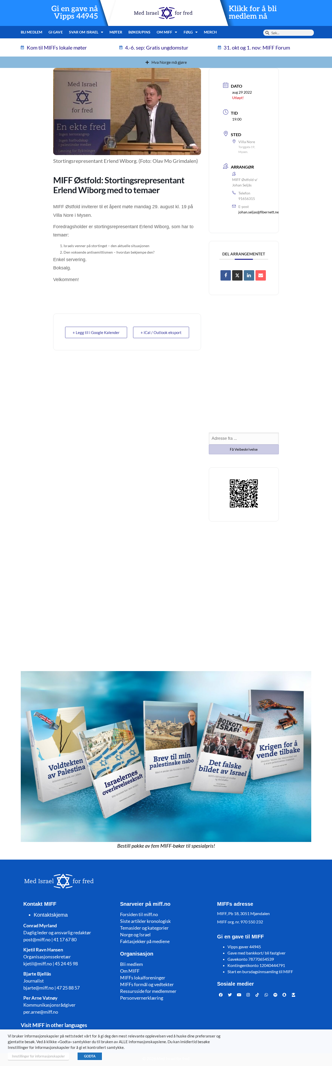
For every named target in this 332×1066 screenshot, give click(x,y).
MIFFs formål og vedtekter (147, 984)
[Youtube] (239, 995)
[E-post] (260, 275)
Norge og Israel (135, 934)
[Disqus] (166, 594)
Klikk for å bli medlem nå (253, 12)
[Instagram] (248, 995)
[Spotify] (275, 995)
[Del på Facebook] (225, 275)
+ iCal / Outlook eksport (161, 332)
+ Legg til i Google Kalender (96, 332)
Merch (210, 32)
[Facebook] (221, 995)
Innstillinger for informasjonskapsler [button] (38, 1056)
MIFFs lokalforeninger (142, 977)
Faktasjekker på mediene (145, 941)
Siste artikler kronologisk (145, 921)
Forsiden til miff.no (139, 914)
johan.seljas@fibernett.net (259, 212)
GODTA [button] (89, 1056)
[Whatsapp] (266, 995)
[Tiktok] (257, 995)
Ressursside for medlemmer (148, 991)
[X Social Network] (237, 275)
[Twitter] (230, 995)
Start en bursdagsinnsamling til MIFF (260, 971)
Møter (115, 32)
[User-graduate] (294, 995)
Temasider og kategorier (144, 928)
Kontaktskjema (51, 915)
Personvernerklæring (141, 998)
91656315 (246, 198)
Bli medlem (31, 32)
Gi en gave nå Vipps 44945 (74, 12)
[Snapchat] (284, 995)
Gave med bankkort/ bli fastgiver (256, 952)
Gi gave (56, 32)
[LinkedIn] (249, 275)
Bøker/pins (139, 32)
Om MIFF (130, 971)
